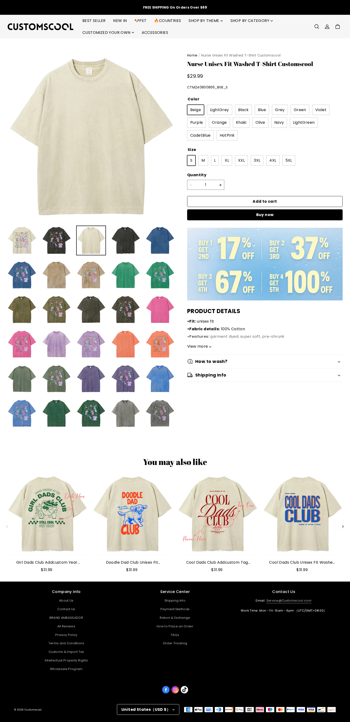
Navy (279, 122)
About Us (66, 600)
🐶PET (141, 20)
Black (243, 110)
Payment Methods (175, 609)
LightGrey (219, 110)
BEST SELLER (93, 20)
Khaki (241, 122)
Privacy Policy (66, 635)
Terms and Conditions (66, 643)
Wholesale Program (66, 669)
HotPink (227, 135)
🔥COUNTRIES (167, 20)
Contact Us (66, 609)
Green (300, 110)
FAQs (175, 635)
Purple (196, 122)
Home (192, 55)
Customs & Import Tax (66, 652)
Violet (320, 110)
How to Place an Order (175, 626)
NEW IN (120, 20)
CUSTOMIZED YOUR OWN (106, 32)
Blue (262, 110)
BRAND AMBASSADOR (66, 617)
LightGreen (304, 122)
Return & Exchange (175, 617)
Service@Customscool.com (288, 600)
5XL (288, 160)
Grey (280, 110)
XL (227, 160)
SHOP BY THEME (204, 20)
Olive (260, 122)
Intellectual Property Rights (66, 660)
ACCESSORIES (155, 32)
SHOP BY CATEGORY (249, 20)
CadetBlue (200, 135)
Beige (195, 110)
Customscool (33, 710)
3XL (257, 160)
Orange (219, 122)
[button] (316, 26)
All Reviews (66, 626)
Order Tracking (175, 643)
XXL (241, 160)
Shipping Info (175, 600)
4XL (272, 160)
